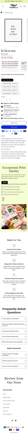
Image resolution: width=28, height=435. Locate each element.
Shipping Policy (7, 397)
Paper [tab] (4, 182)
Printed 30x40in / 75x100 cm (10, 93)
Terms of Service (7, 414)
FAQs (18, 158)
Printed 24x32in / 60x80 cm (10, 90)
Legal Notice (6, 407)
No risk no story (9, 12)
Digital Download (7, 80)
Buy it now (14, 127)
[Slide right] (17, 46)
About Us (5, 410)
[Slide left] (10, 46)
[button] (3, 6)
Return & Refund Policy (9, 400)
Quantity (3, 96)
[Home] (1, 12)
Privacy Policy (6, 404)
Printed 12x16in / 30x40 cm (10, 83)
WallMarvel (16, 432)
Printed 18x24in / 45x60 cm (10, 86)
